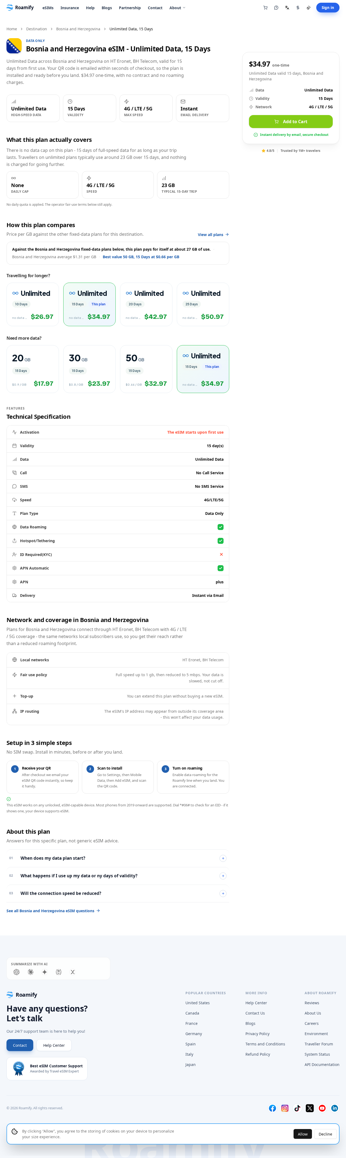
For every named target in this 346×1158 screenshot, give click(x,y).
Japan (190, 1064)
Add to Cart (295, 122)
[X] (310, 1108)
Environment (316, 1033)
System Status (317, 1054)
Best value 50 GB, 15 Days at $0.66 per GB (141, 256)
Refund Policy (257, 1054)
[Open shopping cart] (265, 7)
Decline (325, 1134)
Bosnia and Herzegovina (78, 28)
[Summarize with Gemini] (44, 972)
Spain (190, 1043)
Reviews (312, 1002)
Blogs (107, 7)
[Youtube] (322, 1108)
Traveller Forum (319, 1043)
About (175, 7)
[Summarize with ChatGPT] (16, 972)
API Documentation (322, 1064)
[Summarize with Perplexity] (58, 972)
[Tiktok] (297, 1108)
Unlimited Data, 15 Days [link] (131, 28)
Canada (192, 1013)
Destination (36, 28)
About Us (313, 1013)
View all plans (210, 234)
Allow (303, 1134)
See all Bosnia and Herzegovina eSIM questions (50, 910)
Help (90, 7)
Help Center (54, 1045)
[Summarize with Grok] (72, 972)
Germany (193, 1033)
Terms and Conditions (265, 1043)
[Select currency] (298, 7)
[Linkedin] (335, 1108)
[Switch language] (287, 7)
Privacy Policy (257, 1033)
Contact (155, 7)
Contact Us (255, 1013)
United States (197, 1002)
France (191, 1023)
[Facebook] (272, 1108)
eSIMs (48, 7)
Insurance (70, 7)
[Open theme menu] (309, 7)
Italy (189, 1054)
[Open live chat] (276, 7)
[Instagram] (285, 1108)
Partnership (130, 7)
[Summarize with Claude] (30, 972)
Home (11, 28)
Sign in (328, 7)
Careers (312, 1023)
